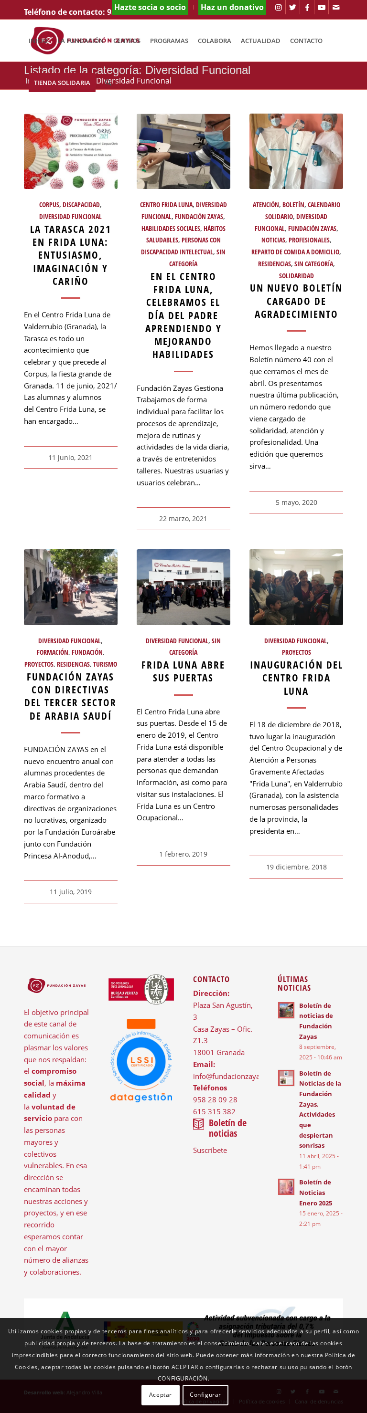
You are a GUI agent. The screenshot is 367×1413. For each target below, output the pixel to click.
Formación (52, 652)
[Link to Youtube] (321, 7)
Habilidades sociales (170, 228)
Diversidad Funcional (70, 216)
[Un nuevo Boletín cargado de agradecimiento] (296, 151)
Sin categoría (313, 264)
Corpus (49, 204)
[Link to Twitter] (293, 7)
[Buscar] (108, 83)
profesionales (309, 240)
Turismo (105, 664)
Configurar (205, 1395)
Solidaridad (296, 276)
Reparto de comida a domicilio (295, 252)
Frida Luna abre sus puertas (183, 671)
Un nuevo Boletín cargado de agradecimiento (296, 301)
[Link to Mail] (336, 7)
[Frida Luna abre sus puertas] (183, 587)
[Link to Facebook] (307, 7)
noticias (273, 240)
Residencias (274, 264)
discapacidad (81, 204)
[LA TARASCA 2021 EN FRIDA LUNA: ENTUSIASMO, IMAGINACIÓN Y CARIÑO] (71, 151)
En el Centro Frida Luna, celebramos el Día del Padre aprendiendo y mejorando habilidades (183, 315)
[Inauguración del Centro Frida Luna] (296, 587)
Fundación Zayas (199, 216)
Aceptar (160, 1395)
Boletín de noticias (228, 1128)
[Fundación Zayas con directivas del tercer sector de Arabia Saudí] (71, 587)
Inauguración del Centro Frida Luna (296, 678)
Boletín (293, 204)
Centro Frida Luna (166, 204)
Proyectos (39, 664)
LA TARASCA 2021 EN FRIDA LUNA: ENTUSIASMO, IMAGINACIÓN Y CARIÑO (70, 255)
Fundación (87, 652)
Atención (266, 204)
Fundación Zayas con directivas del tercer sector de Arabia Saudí (70, 696)
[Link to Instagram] (278, 7)
